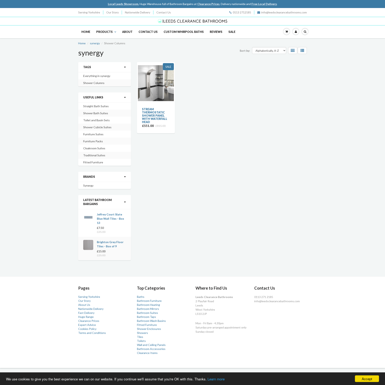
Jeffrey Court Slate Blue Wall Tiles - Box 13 (110, 218)
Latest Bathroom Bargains (97, 202)
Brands (89, 176)
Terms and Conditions (92, 332)
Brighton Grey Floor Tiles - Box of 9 (110, 244)
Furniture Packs (93, 141)
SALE (231, 31)
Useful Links (93, 97)
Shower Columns (93, 83)
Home (85, 31)
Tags (87, 67)
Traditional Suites (94, 155)
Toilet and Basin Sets (96, 120)
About (127, 31)
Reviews (216, 31)
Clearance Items (147, 353)
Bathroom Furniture (149, 300)
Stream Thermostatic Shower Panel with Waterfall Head (154, 115)
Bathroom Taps (146, 316)
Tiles (140, 337)
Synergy (88, 185)
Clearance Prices (88, 320)
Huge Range (86, 316)
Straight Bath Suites (96, 106)
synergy (95, 43)
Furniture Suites (93, 134)
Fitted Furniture (93, 162)
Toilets (141, 341)
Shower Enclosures (149, 328)
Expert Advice (87, 324)
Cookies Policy (87, 328)
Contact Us (163, 12)
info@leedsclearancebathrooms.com (284, 12)
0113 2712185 (242, 12)
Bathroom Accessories (151, 349)
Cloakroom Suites (94, 148)
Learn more (216, 378)
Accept (367, 378)
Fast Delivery (86, 312)
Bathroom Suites (147, 312)
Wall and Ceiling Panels (151, 345)
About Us (84, 304)
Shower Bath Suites (95, 113)
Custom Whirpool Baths (184, 31)
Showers (142, 332)
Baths (140, 296)
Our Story (112, 12)
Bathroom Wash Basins (151, 320)
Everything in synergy (96, 76)
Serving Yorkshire (89, 12)
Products (104, 31)
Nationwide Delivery (137, 12)
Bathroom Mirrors (148, 308)
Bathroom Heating (148, 304)
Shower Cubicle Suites (97, 127)
